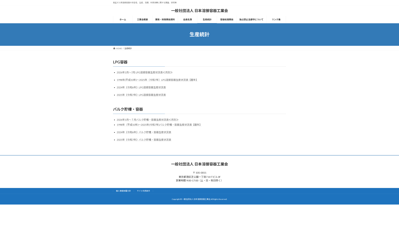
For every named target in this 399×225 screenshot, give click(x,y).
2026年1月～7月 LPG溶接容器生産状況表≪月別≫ (145, 72)
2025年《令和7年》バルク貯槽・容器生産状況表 (144, 139)
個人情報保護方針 (123, 191)
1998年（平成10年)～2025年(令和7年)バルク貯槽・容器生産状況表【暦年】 (159, 124)
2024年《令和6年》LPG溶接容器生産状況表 (141, 87)
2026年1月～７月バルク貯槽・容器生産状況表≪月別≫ (148, 119)
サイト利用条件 (143, 191)
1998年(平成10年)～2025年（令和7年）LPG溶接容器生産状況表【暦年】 (157, 79)
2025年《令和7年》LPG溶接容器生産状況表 (141, 94)
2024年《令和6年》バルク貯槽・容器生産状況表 (144, 132)
